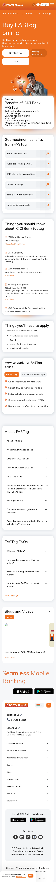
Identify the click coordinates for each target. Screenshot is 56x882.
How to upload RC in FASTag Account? (25, 652)
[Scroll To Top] (48, 705)
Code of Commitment (36, 871)
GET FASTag (15, 53)
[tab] (11, 374)
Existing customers (37, 52)
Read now (10, 657)
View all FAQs (11, 596)
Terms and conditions (26, 868)
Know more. (21, 877)
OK (30, 876)
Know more (8, 46)
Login (45, 5)
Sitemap (10, 868)
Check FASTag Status (15, 244)
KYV (16, 61)
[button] (28, 611)
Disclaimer (44, 868)
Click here (9, 275)
